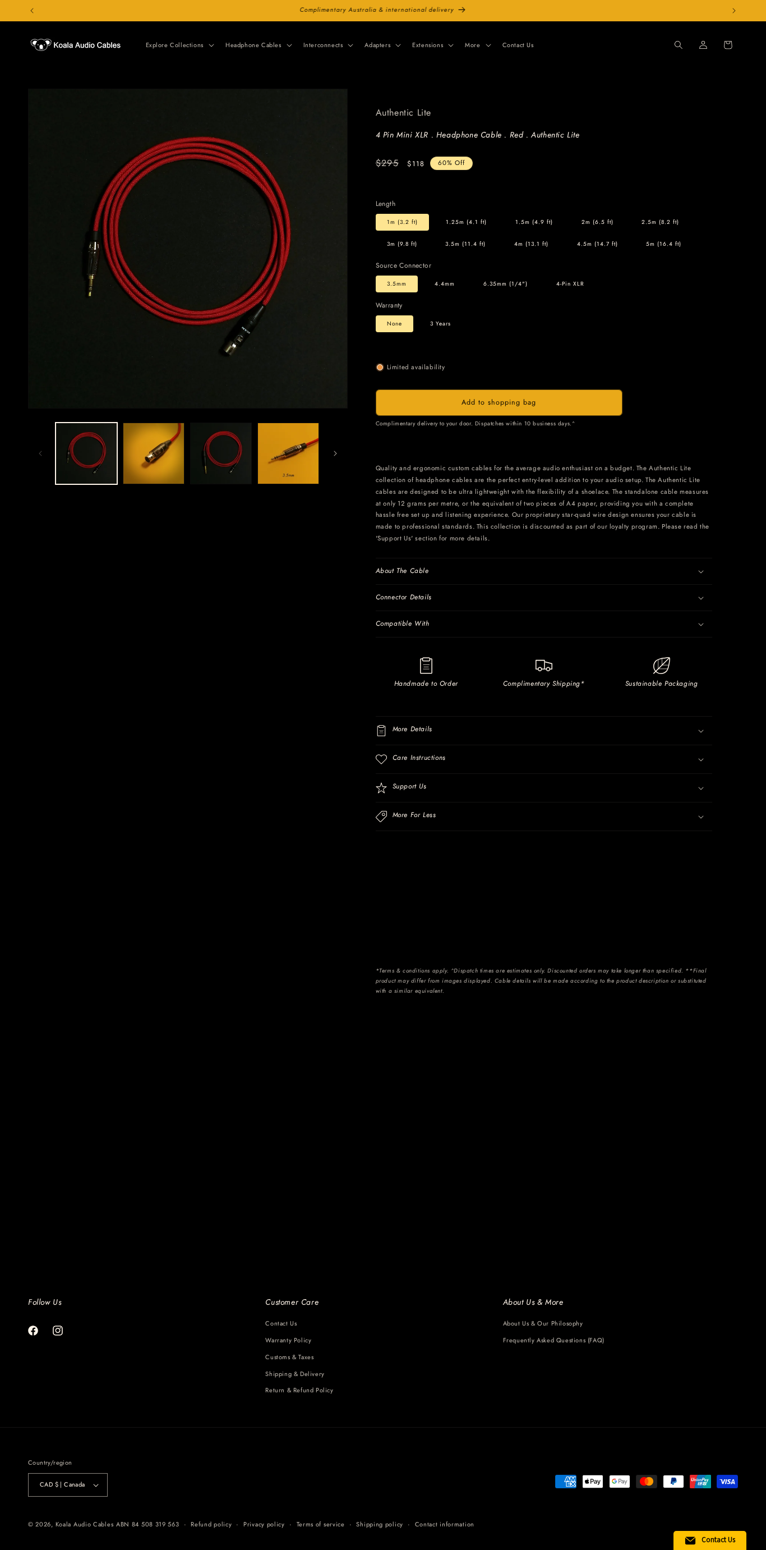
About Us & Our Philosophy (543, 1323)
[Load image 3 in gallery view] (153, 453)
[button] (179, 45)
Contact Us (281, 1323)
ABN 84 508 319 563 (147, 1524)
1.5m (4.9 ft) (534, 222)
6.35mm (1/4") (505, 283)
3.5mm (397, 283)
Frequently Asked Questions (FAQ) (554, 1340)
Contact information (444, 1524)
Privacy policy (264, 1524)
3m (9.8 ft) (402, 244)
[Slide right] (335, 453)
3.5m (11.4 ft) (465, 244)
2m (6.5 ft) (597, 222)
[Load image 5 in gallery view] (288, 453)
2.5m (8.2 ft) (660, 222)
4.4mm (445, 283)
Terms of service (321, 1524)
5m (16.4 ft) (663, 244)
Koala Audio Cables (85, 1524)
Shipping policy (379, 1524)
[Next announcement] (734, 10)
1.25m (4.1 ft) (466, 222)
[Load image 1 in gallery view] (86, 453)
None (394, 323)
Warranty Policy (288, 1340)
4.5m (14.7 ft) (597, 244)
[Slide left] (40, 453)
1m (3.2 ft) (402, 222)
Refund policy (211, 1524)
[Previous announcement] (32, 10)
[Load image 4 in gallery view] (221, 453)
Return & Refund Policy (299, 1390)
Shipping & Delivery (294, 1373)
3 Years (440, 323)
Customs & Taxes (289, 1356)
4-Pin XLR (570, 283)
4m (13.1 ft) (531, 244)
